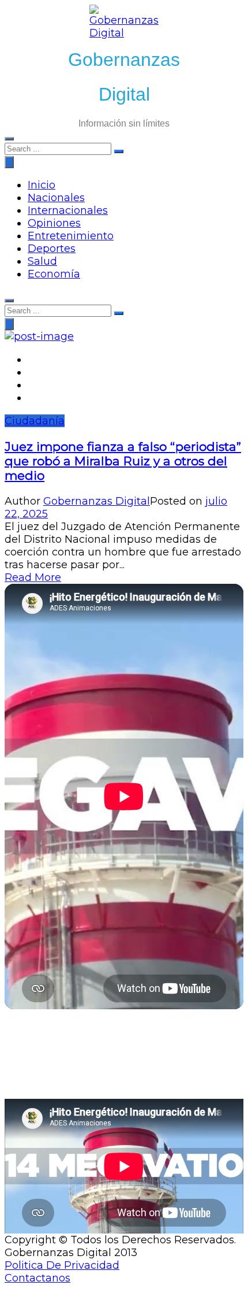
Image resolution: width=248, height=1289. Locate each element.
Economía (54, 274)
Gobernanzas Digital (96, 501)
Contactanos (37, 1278)
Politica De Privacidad (62, 1265)
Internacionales (68, 210)
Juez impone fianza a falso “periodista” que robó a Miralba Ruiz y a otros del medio (123, 461)
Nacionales (56, 197)
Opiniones (54, 223)
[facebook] (32, 359)
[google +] (32, 385)
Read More (33, 577)
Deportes (52, 248)
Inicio (41, 185)
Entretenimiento (71, 235)
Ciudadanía (35, 420)
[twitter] (32, 372)
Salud (42, 261)
